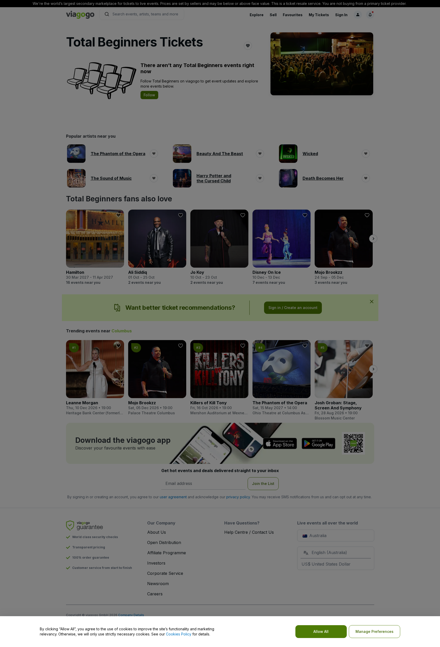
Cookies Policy (178, 634)
